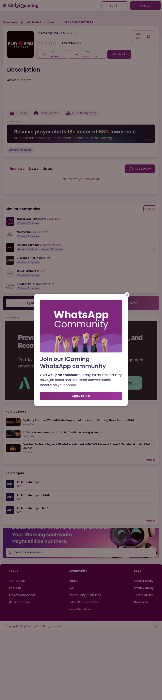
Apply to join (81, 396)
